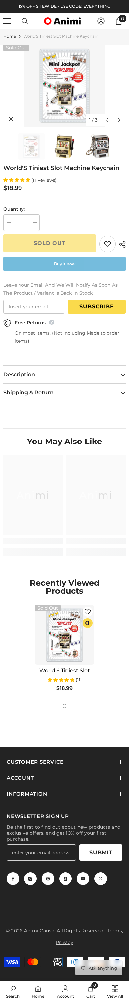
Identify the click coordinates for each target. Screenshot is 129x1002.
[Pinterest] (48, 878)
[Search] (25, 21)
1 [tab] (64, 706)
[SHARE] (121, 244)
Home (9, 36)
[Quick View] (88, 623)
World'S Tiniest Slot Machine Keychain (64, 670)
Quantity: (14, 209)
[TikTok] (65, 878)
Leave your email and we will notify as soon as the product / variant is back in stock (60, 289)
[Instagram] (30, 878)
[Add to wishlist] (107, 244)
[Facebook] (13, 878)
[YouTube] (83, 878)
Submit (100, 852)
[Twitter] (100, 878)
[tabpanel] (64, 651)
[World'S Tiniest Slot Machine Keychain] (64, 635)
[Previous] (107, 120)
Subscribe (96, 306)
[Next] (119, 120)
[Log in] (101, 21)
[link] (33, 541)
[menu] (7, 21)
